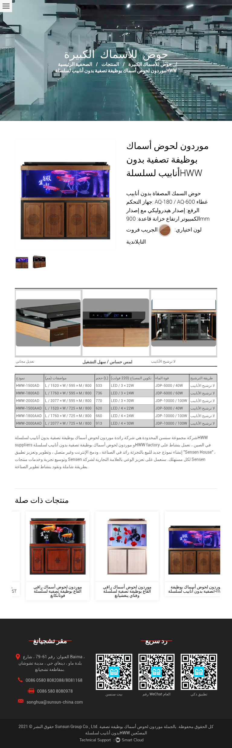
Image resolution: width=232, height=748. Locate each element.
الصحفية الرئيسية (75, 64)
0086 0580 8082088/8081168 (54, 680)
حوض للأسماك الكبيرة (150, 64)
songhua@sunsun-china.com (55, 702)
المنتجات (110, 64)
